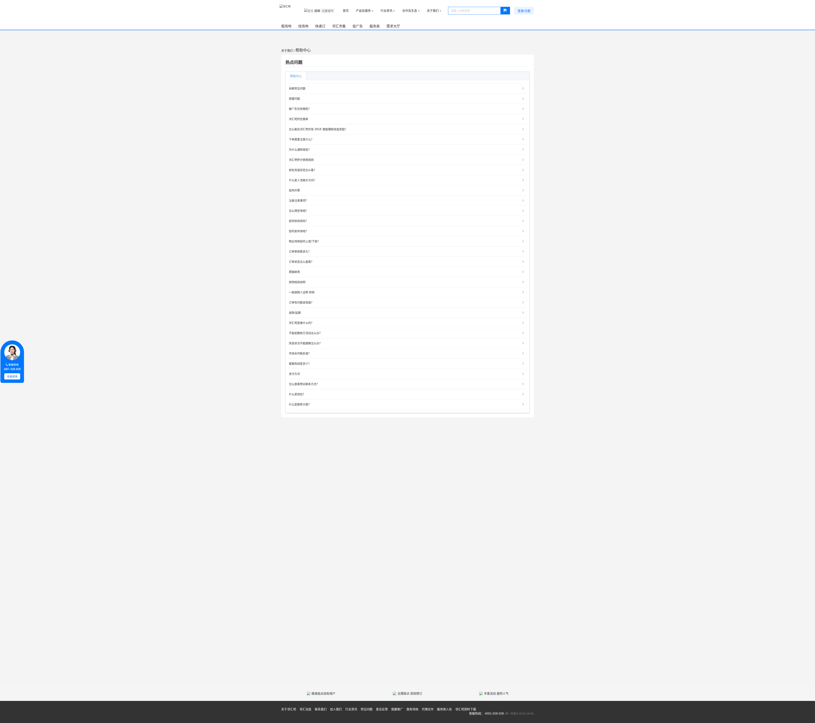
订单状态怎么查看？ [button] (301, 261)
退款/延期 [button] (295, 312)
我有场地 (412, 709)
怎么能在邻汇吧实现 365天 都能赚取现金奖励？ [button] (318, 129)
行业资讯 (351, 709)
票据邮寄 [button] (294, 271)
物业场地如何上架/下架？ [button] (304, 241)
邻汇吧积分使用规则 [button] (301, 159)
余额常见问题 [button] (297, 88)
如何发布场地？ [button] (298, 231)
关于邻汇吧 (288, 709)
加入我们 (336, 709)
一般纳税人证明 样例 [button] (302, 292)
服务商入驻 (444, 709)
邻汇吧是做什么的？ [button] (301, 322)
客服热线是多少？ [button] (300, 363)
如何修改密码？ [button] (298, 221)
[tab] (407, 88)
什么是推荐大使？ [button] (300, 404)
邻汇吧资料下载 (465, 709)
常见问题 (366, 709)
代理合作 (428, 709)
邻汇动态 (305, 709)
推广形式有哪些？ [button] (300, 108)
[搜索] (505, 10)
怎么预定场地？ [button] (298, 210)
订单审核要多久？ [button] (300, 251)
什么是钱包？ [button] (297, 394)
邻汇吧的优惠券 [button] (298, 119)
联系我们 (321, 709)
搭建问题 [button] (294, 98)
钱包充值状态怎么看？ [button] (302, 170)
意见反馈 (382, 709)
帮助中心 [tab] (296, 76)
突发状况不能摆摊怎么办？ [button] (305, 343)
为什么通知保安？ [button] (300, 149)
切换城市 (328, 11)
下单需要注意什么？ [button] (301, 139)
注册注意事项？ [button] (298, 200)
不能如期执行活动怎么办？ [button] (305, 333)
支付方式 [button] (294, 373)
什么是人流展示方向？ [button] (302, 180)
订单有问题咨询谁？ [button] (301, 302)
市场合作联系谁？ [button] (300, 353)
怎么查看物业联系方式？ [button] (304, 384)
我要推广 (397, 709)
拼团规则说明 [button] (297, 282)
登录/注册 (524, 11)
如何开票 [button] (294, 190)
